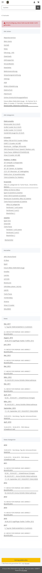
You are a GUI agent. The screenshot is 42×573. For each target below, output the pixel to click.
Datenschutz (8, 90)
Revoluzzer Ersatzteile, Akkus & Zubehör (17, 199)
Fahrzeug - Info (9, 53)
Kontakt (6, 45)
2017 (5, 525)
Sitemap (6, 79)
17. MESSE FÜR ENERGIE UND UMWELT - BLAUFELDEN (17, 372)
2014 (5, 508)
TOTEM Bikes (8, 298)
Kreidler (6, 271)
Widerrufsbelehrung (11, 86)
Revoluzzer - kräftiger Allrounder (15, 146)
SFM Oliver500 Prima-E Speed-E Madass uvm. (19, 149)
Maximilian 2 (10, 213)
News (6, 49)
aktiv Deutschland (10, 257)
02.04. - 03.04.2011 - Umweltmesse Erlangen (20, 398)
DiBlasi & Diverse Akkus (12, 190)
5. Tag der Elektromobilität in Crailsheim (18, 327)
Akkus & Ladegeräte (13, 204)
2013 (5, 497)
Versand (27, 563)
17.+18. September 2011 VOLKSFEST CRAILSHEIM (21, 411)
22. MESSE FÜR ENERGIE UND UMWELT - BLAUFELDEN (17, 333)
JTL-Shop (24, 570)
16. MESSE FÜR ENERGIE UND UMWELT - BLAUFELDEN (17, 390)
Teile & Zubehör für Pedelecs (14, 177)
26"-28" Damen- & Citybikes (13, 168)
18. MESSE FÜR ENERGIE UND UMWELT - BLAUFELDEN (17, 361)
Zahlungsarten (9, 60)
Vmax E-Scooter (9, 305)
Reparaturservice (10, 38)
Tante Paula (8, 227)
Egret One (7, 221)
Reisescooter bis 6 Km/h (12, 124)
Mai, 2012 (7, 366)
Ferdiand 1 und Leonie (14, 230)
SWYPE (6, 290)
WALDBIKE (7, 309)
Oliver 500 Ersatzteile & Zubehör (15, 196)
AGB (5, 82)
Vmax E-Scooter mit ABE (12, 155)
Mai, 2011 (7, 384)
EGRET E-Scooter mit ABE (12, 143)
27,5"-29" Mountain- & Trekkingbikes (16, 171)
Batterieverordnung (10, 71)
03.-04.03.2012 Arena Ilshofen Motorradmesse (20, 380)
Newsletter (7, 67)
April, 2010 (7, 422)
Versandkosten (9, 64)
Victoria (6, 301)
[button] (34, 2)
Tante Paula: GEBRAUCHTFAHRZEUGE (16, 152)
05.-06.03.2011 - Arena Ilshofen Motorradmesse (21, 404)
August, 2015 (8, 338)
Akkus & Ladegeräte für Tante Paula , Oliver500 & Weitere (20, 186)
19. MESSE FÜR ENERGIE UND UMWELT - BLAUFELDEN (17, 351)
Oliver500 (7, 224)
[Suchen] (38, 7)
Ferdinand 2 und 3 (12, 210)
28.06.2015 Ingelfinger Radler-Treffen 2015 (19, 341)
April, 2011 (7, 395)
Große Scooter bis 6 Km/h (12, 127)
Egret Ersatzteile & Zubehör (13, 193)
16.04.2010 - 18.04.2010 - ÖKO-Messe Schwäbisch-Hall (16, 428)
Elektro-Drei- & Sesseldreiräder (14, 174)
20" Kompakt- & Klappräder (13, 163)
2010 (5, 445)
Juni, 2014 (7, 344)
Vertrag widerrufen (21, 560)
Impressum (8, 94)
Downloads (7, 56)
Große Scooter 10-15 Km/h (13, 130)
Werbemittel (9, 240)
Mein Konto (8, 41)
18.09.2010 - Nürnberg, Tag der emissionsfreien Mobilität (20, 417)
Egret (5, 264)
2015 (5, 518)
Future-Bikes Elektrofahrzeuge (14, 268)
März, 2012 (7, 377)
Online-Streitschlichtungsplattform (16, 97)
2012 (5, 483)
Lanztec (6, 275)
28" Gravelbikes (9, 165)
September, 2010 (10, 408)
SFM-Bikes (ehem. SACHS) (12, 286)
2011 (5, 463)
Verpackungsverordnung (12, 75)
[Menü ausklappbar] (3, 1)
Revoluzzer (7, 283)
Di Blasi (6, 260)
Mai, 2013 (7, 355)
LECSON (6, 279)
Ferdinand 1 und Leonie (14, 207)
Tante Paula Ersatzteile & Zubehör (15, 201)
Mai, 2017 (7, 324)
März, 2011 (7, 401)
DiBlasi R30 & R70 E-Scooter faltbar (16, 140)
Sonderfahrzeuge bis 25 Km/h (14, 133)
